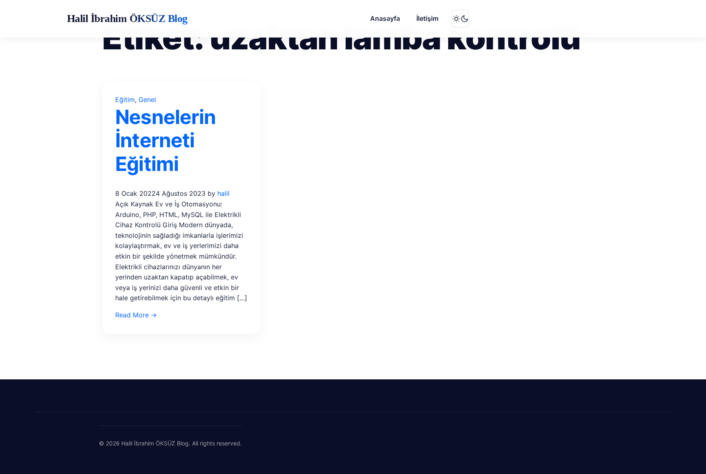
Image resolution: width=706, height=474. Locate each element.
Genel (147, 99)
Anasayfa (385, 18)
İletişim (427, 18)
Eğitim (125, 99)
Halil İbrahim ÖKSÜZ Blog (127, 18)
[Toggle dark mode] (460, 19)
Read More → (136, 315)
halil (223, 193)
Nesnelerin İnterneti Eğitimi (165, 140)
